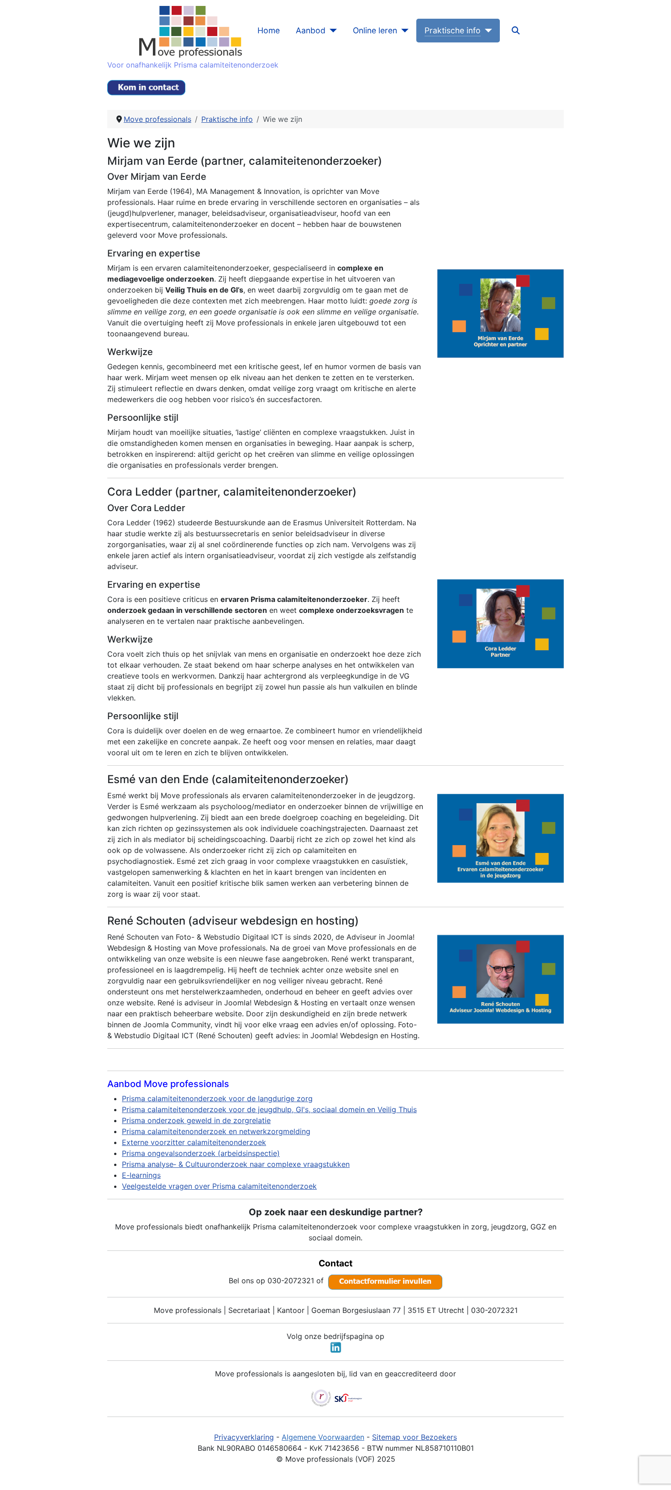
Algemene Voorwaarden (323, 1437)
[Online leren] (403, 30)
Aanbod (310, 30)
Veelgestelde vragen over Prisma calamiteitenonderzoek (219, 1186)
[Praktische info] (486, 30)
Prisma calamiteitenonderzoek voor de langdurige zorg (217, 1098)
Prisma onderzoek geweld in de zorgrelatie (196, 1120)
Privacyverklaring (244, 1437)
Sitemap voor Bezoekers (414, 1437)
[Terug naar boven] (655, 1473)
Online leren (375, 30)
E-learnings (141, 1175)
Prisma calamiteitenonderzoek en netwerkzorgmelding (216, 1131)
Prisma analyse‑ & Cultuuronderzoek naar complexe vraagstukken (236, 1164)
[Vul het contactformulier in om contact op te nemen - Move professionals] (385, 1280)
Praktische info (453, 30)
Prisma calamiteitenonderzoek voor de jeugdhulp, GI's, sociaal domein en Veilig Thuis (269, 1109)
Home (268, 30)
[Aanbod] (331, 30)
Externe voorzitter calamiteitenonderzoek (194, 1142)
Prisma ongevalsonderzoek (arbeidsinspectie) (201, 1153)
